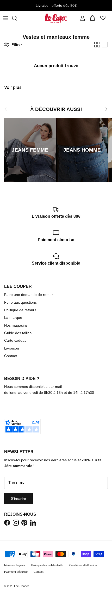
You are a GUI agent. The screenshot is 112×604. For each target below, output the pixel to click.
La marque (13, 317)
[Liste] (105, 44)
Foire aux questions (20, 302)
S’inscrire (18, 498)
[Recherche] (17, 18)
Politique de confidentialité (47, 565)
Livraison (11, 348)
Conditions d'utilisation (83, 565)
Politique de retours (20, 310)
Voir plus (13, 87)
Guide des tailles (18, 333)
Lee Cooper (21, 586)
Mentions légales (14, 565)
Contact (10, 356)
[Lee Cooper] (56, 18)
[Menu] (5, 18)
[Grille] (97, 44)
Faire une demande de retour (28, 294)
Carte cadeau (15, 340)
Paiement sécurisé (16, 571)
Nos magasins (16, 325)
